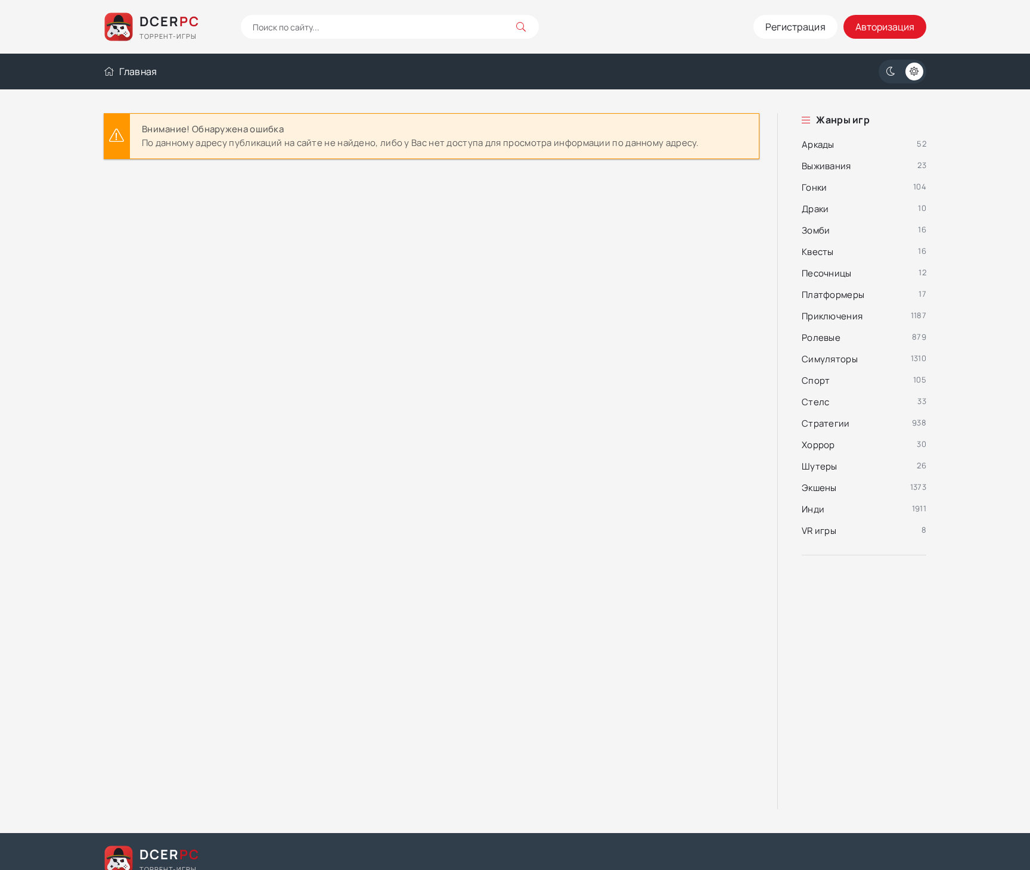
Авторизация (884, 26)
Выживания (826, 166)
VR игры (819, 530)
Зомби (816, 230)
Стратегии (826, 423)
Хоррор (818, 445)
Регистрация (795, 26)
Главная (138, 71)
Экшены (819, 487)
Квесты (818, 252)
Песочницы (827, 273)
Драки (815, 209)
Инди (813, 509)
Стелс (816, 402)
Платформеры (833, 294)
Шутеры (819, 466)
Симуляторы (830, 359)
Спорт (816, 380)
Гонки (814, 187)
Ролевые (821, 337)
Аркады (818, 144)
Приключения (832, 316)
